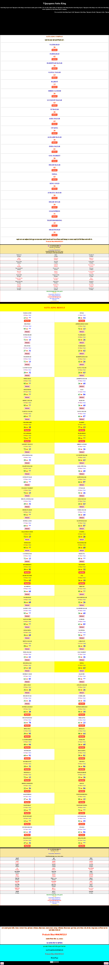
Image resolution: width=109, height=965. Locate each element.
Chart (29, 315)
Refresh (55, 50)
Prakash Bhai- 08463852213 (55, 250)
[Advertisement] (54, 24)
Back (2, 963)
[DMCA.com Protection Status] (54, 962)
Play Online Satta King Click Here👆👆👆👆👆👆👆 (54, 300)
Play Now (27, 320)
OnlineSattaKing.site (56, 295)
